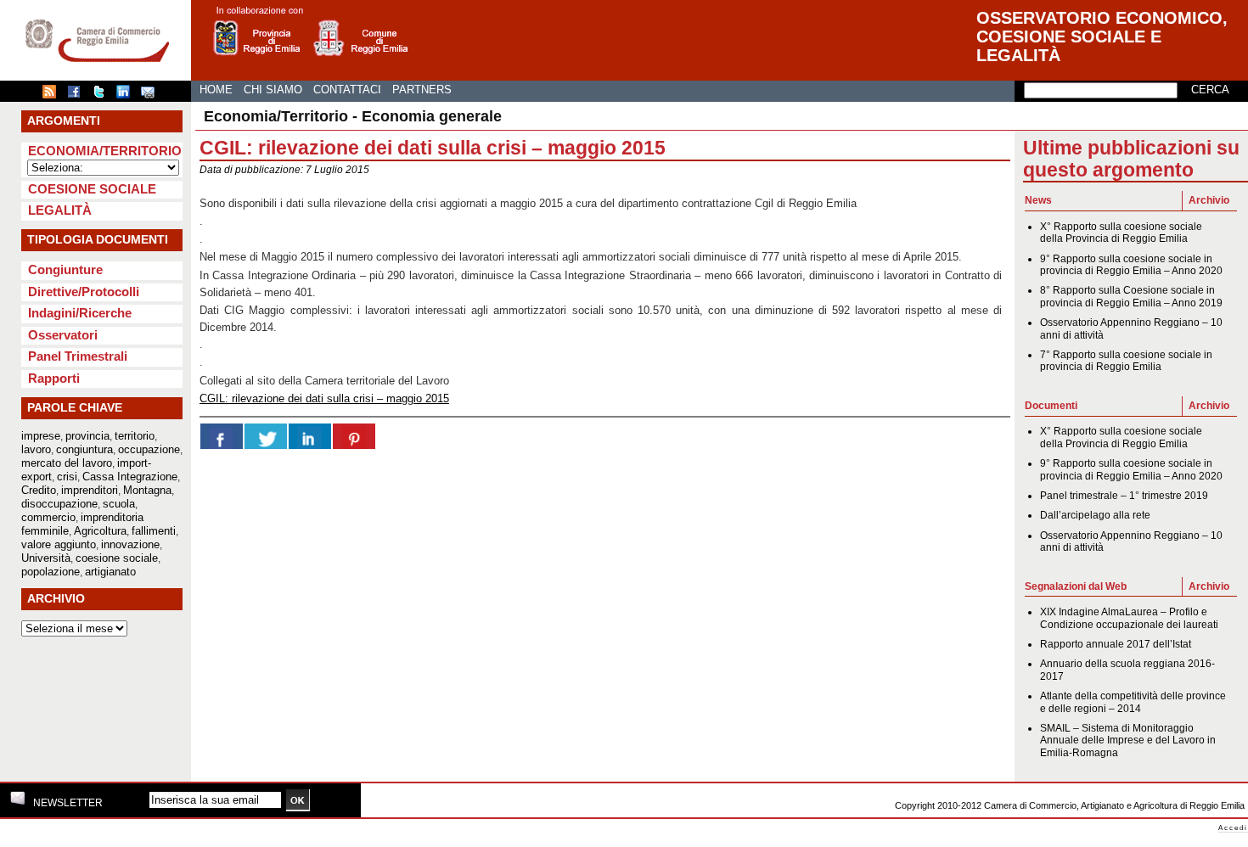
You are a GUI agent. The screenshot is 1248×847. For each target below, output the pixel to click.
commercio (48, 517)
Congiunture (65, 269)
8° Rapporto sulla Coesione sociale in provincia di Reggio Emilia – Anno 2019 (1131, 296)
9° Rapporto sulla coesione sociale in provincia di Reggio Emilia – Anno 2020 (1131, 265)
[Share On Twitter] (266, 436)
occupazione (149, 449)
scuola (119, 503)
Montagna (147, 490)
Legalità (60, 210)
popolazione (50, 571)
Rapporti (54, 378)
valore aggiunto (58, 544)
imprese (40, 435)
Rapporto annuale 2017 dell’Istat (1115, 644)
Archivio (1209, 200)
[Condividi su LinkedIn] (127, 95)
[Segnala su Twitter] (103, 95)
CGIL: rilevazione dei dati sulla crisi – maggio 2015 (324, 398)
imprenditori (89, 490)
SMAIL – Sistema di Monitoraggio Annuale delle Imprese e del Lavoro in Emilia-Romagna (1128, 740)
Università (45, 558)
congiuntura (84, 449)
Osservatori (63, 335)
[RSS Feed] (53, 95)
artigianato (110, 571)
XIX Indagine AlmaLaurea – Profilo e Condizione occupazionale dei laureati (1129, 618)
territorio (135, 435)
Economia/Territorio (105, 150)
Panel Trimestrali (77, 356)
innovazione (130, 544)
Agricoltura (100, 530)
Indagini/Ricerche (80, 313)
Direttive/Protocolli (83, 291)
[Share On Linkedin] (310, 436)
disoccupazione (59, 503)
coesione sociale (117, 558)
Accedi (1233, 828)
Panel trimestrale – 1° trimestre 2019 (1124, 496)
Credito (38, 490)
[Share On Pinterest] (354, 436)
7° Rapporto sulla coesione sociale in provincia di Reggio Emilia (1126, 361)
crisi (67, 476)
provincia (87, 435)
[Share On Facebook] (221, 436)
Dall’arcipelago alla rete (1095, 515)
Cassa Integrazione (129, 476)
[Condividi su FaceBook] (78, 95)
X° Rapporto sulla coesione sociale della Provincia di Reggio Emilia (1121, 232)
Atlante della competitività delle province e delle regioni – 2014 (1133, 702)
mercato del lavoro (66, 463)
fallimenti (154, 530)
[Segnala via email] (152, 95)
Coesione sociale (92, 189)
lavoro (36, 449)
